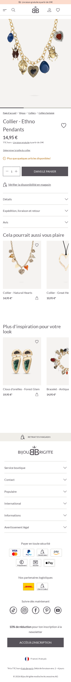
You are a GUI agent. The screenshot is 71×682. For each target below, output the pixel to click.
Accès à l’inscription (35, 642)
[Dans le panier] (36, 298)
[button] (49, 10)
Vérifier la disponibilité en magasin (29, 184)
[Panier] (66, 10)
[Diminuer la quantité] (7, 171)
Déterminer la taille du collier (16, 150)
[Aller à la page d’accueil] (35, 9)
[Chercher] (13, 10)
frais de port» (27, 668)
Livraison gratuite (21, 142)
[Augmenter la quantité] (16, 171)
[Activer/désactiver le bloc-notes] (36, 245)
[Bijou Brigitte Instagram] (24, 610)
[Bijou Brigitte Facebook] (35, 610)
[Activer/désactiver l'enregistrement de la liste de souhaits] (63, 125)
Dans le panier (45, 171)
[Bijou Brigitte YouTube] (58, 610)
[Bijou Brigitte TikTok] (13, 610)
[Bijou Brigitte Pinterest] (47, 610)
